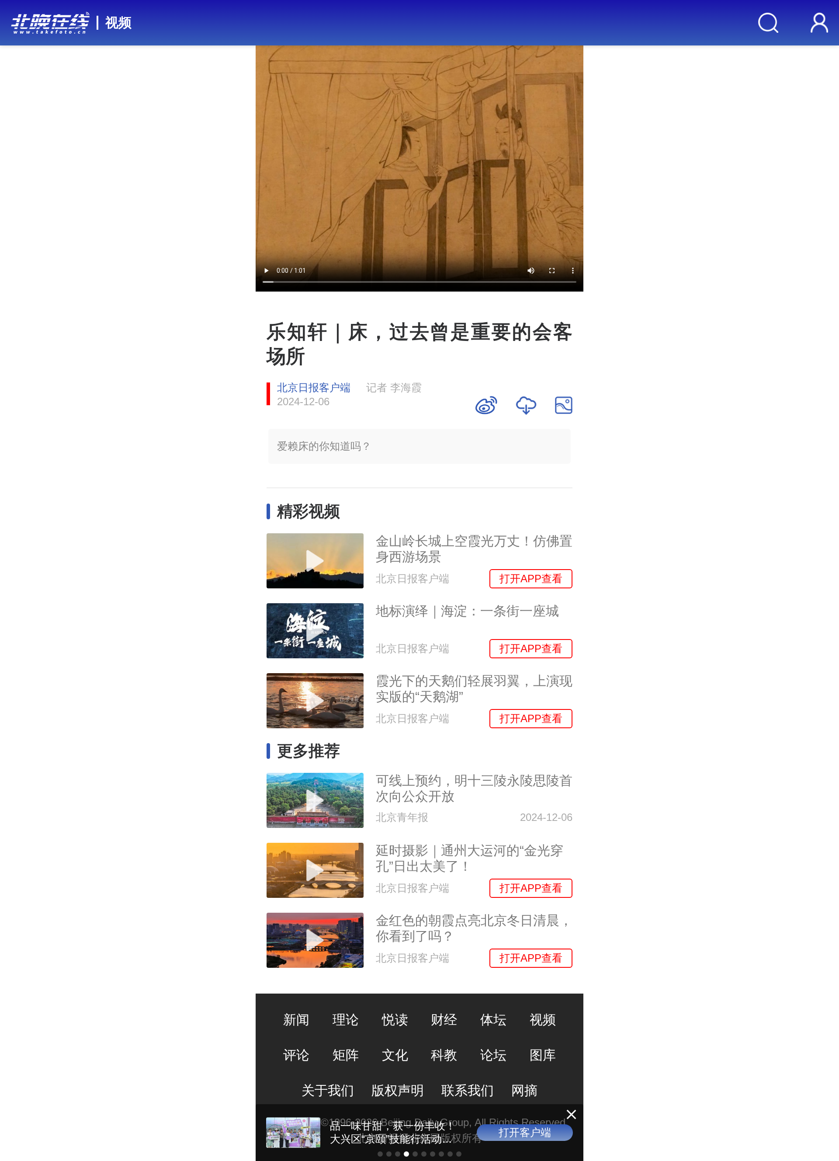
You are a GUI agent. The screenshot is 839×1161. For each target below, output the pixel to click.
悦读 (395, 1019)
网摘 (524, 1090)
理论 (346, 1019)
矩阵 (346, 1055)
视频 (118, 22)
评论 (296, 1055)
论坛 (493, 1055)
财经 (444, 1019)
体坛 (493, 1019)
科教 (444, 1055)
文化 (395, 1055)
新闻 (296, 1019)
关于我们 (328, 1090)
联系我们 (467, 1090)
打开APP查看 (530, 578)
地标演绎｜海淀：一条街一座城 (467, 611)
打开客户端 (525, 1132)
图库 (543, 1055)
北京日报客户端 (313, 387)
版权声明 (397, 1090)
